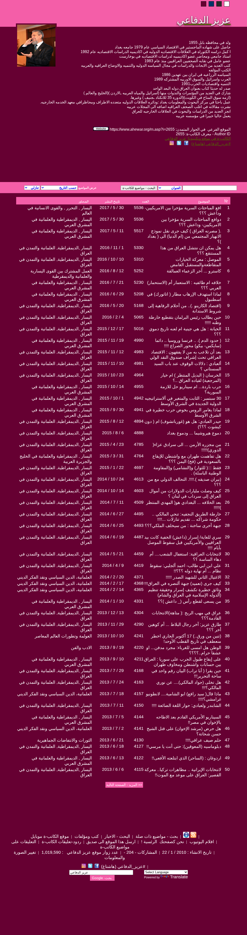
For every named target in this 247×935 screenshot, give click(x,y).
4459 (139, 553)
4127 (139, 746)
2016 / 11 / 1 (112, 247)
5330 (139, 247)
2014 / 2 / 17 (112, 583)
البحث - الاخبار (116, 836)
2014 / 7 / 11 (112, 502)
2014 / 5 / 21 (112, 553)
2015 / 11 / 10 (110, 363)
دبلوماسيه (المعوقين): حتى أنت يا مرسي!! (183, 746)
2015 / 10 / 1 (112, 398)
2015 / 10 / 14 (110, 386)
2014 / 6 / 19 (112, 537)
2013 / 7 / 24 (112, 682)
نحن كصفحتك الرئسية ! (162, 841)
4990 (139, 340)
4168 (139, 670)
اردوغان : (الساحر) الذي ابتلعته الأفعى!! (186, 758)
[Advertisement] (65, 164)
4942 (139, 398)
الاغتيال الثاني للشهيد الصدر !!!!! (193, 577)
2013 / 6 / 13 (112, 757)
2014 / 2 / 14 (112, 589)
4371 (139, 577)
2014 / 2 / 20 (112, 577)
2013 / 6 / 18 (112, 746)
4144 (139, 716)
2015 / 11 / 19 (110, 340)
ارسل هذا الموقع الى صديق (111, 841)
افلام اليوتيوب (201, 841)
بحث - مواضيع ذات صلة (156, 836)
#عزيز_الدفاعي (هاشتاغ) (211, 144)
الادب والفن (81, 647)
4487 (139, 537)
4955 (139, 386)
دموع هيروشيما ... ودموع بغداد (194, 433)
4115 (139, 769)
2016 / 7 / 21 (112, 282)
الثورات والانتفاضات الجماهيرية (64, 740)
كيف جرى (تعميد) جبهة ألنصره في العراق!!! (182, 583)
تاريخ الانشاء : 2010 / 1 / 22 (187, 852)
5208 (139, 293)
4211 (139, 659)
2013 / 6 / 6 (113, 769)
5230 (139, 282)
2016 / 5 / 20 (112, 305)
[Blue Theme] (211, 4)
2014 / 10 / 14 (110, 490)
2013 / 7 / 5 (113, 716)
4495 (139, 513)
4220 (139, 647)
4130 (139, 740)
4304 (139, 612)
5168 (139, 305)
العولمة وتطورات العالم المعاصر (63, 636)
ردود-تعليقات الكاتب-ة (61, 841)
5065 (139, 317)
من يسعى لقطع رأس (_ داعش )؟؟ (189, 601)
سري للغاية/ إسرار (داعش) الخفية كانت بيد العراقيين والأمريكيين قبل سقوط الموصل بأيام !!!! (182, 542)
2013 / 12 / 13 (110, 612)
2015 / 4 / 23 (112, 444)
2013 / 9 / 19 (112, 647)
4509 (139, 502)
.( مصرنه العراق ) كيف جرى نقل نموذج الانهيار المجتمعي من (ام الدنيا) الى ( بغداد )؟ (184, 236)
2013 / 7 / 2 (113, 728)
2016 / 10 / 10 (110, 259)
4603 (139, 490)
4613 (139, 479)
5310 (139, 259)
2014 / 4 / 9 (113, 565)
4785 (139, 444)
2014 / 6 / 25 (112, 525)
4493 (139, 525)
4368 (139, 583)
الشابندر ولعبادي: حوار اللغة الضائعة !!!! (186, 705)
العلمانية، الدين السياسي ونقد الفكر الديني (54, 577)
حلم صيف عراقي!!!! (203, 740)
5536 (139, 207)
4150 (139, 705)
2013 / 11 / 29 (110, 624)
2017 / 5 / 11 (112, 230)
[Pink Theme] (203, 4)
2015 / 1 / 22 (112, 467)
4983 (139, 351)
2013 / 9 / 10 (112, 659)
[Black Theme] (219, 4)
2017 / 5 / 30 (112, 207)
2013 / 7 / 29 (112, 670)
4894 (139, 421)
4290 (139, 624)
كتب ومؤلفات (86, 836)
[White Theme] (226, 4)
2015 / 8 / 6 (113, 432)
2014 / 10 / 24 (110, 479)
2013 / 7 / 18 (112, 693)
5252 (139, 270)
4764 (139, 456)
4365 (139, 589)
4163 (139, 682)
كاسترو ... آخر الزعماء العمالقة (194, 271)
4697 (139, 467)
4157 (139, 693)
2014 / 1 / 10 (112, 601)
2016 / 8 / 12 (112, 270)
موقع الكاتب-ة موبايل (50, 836)
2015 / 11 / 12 (110, 351)
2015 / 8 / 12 (112, 421)
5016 (139, 328)
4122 (139, 757)
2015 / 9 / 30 (112, 409)
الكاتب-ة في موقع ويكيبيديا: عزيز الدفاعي (198, 138)
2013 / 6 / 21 (112, 740)
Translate (179, 876)
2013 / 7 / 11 (112, 705)
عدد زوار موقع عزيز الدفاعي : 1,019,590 (79, 852)
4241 (139, 635)
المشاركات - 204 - (140, 852)
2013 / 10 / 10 (110, 635)
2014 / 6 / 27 (112, 513)
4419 (139, 565)
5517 (139, 230)
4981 (139, 363)
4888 (139, 432)
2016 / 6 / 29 (112, 293)
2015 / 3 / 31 (112, 456)
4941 (139, 409)
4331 (139, 601)
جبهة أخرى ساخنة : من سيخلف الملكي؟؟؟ (183, 525)
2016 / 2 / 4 (113, 317)
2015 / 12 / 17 (110, 328)
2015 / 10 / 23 (110, 375)
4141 (139, 728)
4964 (139, 375)
